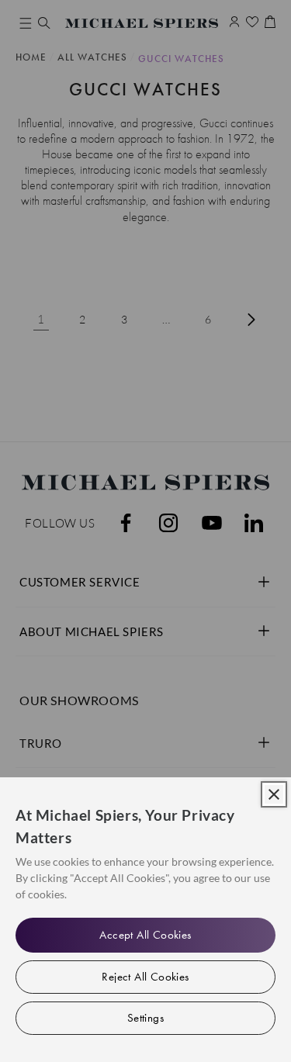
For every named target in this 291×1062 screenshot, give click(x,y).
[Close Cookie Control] (274, 794)
